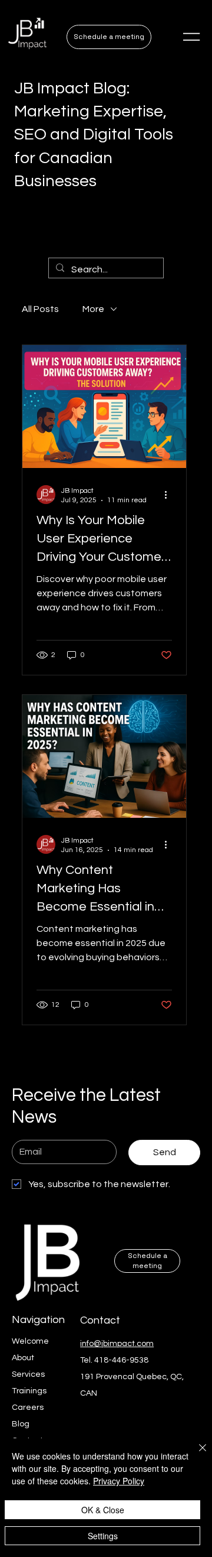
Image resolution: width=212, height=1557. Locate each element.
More (93, 309)
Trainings (29, 1391)
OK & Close (102, 1510)
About (23, 1358)
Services (28, 1374)
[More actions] (170, 494)
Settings (103, 1536)
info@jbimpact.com (117, 1344)
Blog (20, 1424)
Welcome (30, 1341)
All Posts (40, 309)
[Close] (195, 1455)
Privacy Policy (118, 1481)
